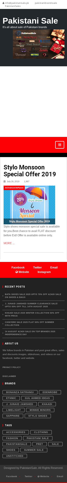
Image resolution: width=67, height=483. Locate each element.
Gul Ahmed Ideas (37, 398)
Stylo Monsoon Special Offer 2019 (30, 171)
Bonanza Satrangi (20, 392)
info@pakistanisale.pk (16, 2)
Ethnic (11, 398)
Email (59, 476)
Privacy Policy (12, 367)
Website (44, 476)
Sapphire (13, 415)
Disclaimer (9, 376)
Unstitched (14, 456)
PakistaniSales (12, 6)
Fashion (12, 438)
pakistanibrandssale (45, 2)
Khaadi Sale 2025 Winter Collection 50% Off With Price (32, 314)
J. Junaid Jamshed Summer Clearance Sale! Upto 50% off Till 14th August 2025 (31, 305)
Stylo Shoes (37, 415)
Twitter (28, 476)
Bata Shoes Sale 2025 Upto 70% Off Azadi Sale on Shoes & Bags (33, 295)
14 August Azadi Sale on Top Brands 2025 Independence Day (30, 333)
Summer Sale (34, 450)
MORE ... (9, 243)
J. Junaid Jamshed (19, 404)
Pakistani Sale (38, 438)
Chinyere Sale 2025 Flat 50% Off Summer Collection (29, 323)
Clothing (41, 432)
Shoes (10, 450)
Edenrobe (50, 392)
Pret (39, 444)
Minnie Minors (40, 410)
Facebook (11, 476)
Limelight (13, 410)
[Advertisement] (33, 101)
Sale (55, 444)
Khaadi (47, 404)
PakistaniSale (16, 444)
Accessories (15, 432)
